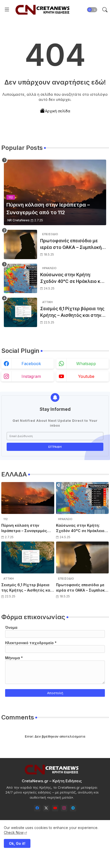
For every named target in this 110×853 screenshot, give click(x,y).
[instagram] (64, 808)
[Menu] (7, 10)
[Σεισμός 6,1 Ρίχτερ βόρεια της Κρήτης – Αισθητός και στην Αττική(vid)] (20, 312)
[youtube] (55, 808)
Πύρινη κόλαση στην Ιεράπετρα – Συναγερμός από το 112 (24, 528)
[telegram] (73, 808)
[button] (92, 9)
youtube (86, 376)
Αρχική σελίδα (57, 111)
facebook (31, 363)
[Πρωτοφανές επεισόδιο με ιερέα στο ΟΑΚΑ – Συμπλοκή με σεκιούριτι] (20, 244)
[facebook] (37, 808)
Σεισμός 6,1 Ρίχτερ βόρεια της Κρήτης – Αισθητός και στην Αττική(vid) (72, 312)
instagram (31, 376)
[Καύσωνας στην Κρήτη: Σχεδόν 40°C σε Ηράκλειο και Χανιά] (20, 278)
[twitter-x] (46, 808)
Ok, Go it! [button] (17, 843)
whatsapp (86, 363)
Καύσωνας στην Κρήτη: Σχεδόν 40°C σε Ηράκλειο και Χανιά (72, 278)
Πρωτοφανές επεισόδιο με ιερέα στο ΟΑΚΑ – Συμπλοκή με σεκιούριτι (71, 244)
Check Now (14, 832)
